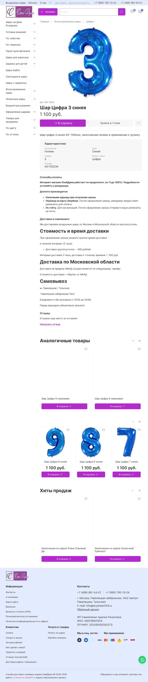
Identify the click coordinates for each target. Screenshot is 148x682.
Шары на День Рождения (14, 24)
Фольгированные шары (67, 21)
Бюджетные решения (18, 105)
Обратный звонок (88, 609)
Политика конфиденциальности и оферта (27, 621)
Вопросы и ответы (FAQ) (18, 611)
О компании (12, 597)
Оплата (9, 633)
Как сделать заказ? (15, 647)
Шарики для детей (16, 63)
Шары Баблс (13, 70)
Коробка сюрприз (57, 637)
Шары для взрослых (17, 57)
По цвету (11, 128)
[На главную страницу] (20, 11)
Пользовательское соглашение (21, 616)
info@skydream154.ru (99, 605)
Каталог (32, 2)
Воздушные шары (16, 2)
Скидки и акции (14, 637)
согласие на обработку (24, 677)
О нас (43, 2)
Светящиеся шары (16, 76)
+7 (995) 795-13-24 (105, 2)
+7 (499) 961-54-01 (131, 2)
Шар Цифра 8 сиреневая (109, 398)
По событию (13, 38)
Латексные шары (15, 99)
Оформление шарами (18, 111)
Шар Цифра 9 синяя (55, 461)
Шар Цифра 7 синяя (126, 461)
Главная (44, 21)
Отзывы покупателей (16, 657)
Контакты (10, 592)
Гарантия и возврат (16, 652)
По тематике (13, 44)
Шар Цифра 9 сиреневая (55, 398)
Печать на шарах (56, 633)
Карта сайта (12, 602)
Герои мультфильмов (18, 51)
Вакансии (10, 606)
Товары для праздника (12, 120)
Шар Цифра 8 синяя (91, 461)
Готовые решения (16, 32)
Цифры (90, 21)
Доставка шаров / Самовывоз (21, 662)
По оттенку (12, 134)
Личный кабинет (14, 642)
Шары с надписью (16, 82)
